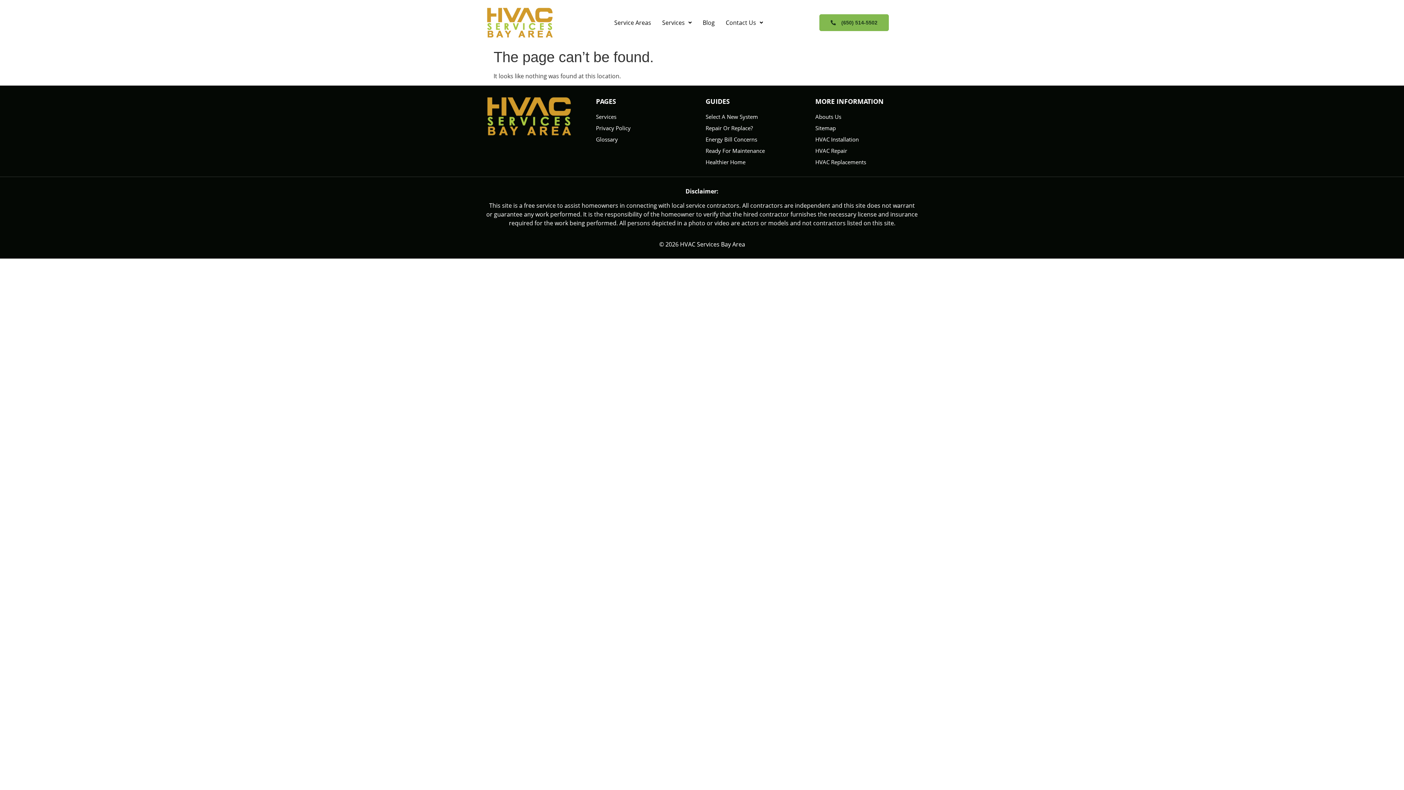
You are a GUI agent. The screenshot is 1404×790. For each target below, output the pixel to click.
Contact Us (741, 23)
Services (673, 23)
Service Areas (632, 23)
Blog (709, 23)
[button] (677, 22)
